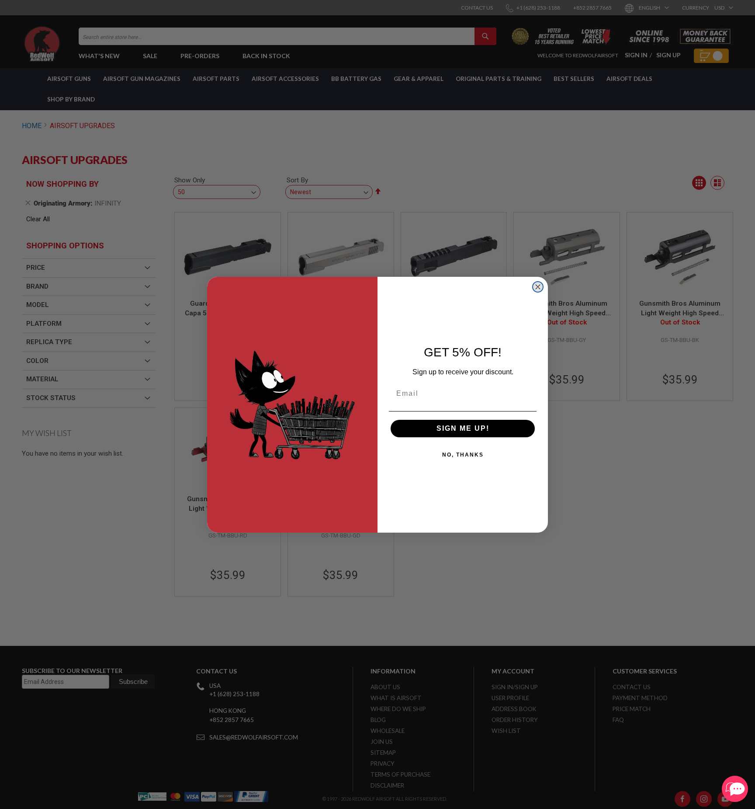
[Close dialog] (538, 287)
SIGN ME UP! (462, 428)
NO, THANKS (463, 455)
